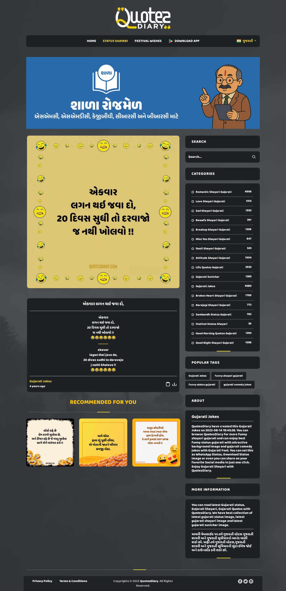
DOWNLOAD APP (187, 41)
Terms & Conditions (73, 581)
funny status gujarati (202, 384)
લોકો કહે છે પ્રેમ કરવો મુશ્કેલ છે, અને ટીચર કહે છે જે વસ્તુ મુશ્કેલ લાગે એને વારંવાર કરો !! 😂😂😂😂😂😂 (50, 442)
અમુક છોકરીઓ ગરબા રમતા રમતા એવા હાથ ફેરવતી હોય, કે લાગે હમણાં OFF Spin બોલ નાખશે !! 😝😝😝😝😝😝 (156, 442)
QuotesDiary (149, 581)
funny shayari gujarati (229, 376)
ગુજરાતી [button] (248, 41)
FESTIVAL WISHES (148, 41)
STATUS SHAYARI (115, 41)
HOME (91, 41)
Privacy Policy (42, 581)
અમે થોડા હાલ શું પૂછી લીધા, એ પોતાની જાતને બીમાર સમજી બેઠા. (103, 442)
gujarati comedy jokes (237, 384)
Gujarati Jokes (41, 381)
